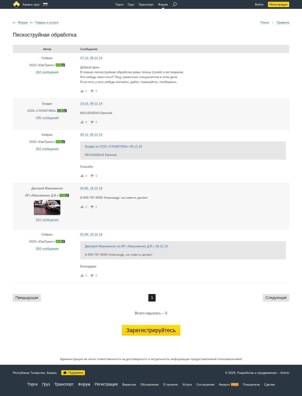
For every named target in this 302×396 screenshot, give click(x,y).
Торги (119, 4)
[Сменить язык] (45, 4)
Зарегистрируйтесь (151, 330)
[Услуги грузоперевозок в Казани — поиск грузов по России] (16, 4)
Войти (259, 4)
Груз (131, 4)
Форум (163, 4)
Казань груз (31, 4)
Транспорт (146, 4)
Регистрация (279, 4)
